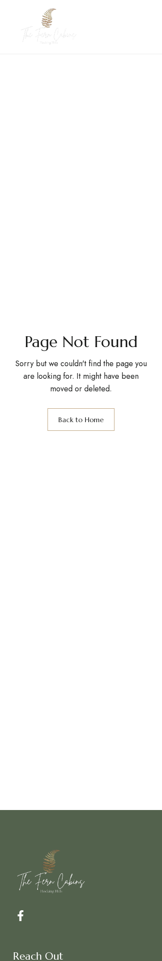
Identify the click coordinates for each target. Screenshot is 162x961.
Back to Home (81, 419)
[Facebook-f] (20, 915)
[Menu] (137, 27)
